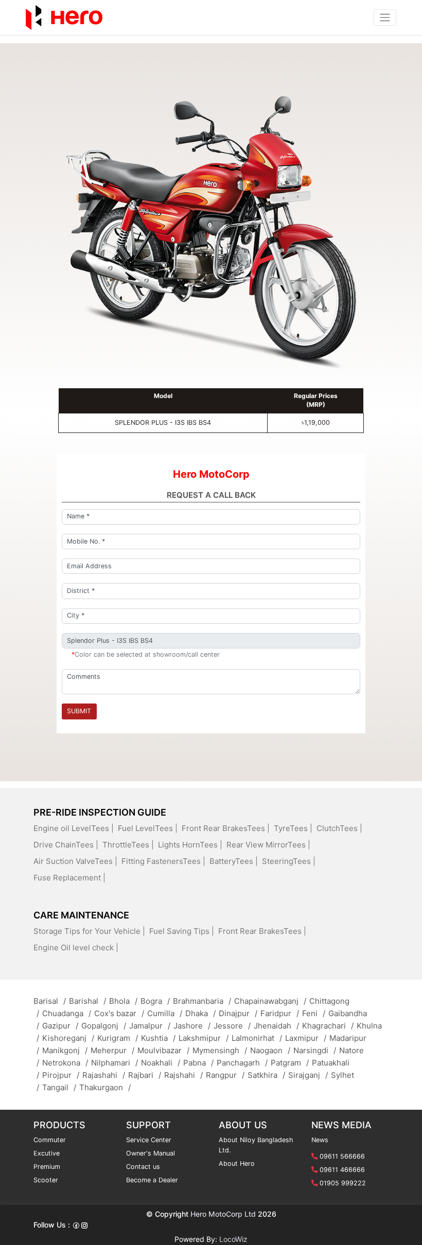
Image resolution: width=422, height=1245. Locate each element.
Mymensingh (219, 1050)
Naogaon (270, 1050)
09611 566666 (342, 1156)
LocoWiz (233, 1238)
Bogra (155, 1001)
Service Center (148, 1140)
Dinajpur (238, 1013)
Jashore (191, 1026)
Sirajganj (308, 1075)
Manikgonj (64, 1050)
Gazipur (60, 1026)
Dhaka (200, 1013)
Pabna (198, 1063)
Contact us (143, 1166)
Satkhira (266, 1075)
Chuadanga (66, 1013)
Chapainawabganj (270, 1001)
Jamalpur (149, 1026)
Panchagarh (242, 1063)
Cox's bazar (119, 1013)
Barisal (49, 1001)
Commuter (49, 1140)
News (319, 1140)
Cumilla (164, 1013)
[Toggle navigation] (385, 17)
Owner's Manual (150, 1153)
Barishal (87, 1001)
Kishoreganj (68, 1038)
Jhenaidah (276, 1026)
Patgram (290, 1063)
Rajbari (144, 1075)
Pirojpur (60, 1075)
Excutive (46, 1153)
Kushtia (158, 1038)
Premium (46, 1166)
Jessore (232, 1026)
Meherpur (112, 1050)
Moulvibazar (163, 1050)
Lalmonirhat (257, 1038)
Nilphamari (114, 1063)
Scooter (45, 1180)
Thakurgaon (105, 1087)
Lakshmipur (203, 1038)
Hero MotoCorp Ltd (223, 1214)
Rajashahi (103, 1075)
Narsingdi (314, 1050)
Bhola (123, 1001)
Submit (79, 711)
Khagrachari (328, 1026)
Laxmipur (305, 1038)
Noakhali (160, 1063)
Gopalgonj (103, 1026)
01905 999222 (343, 1183)
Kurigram (117, 1038)
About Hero (237, 1163)
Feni (313, 1013)
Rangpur (225, 1075)
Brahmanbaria (202, 1001)
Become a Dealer (152, 1180)
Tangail (59, 1087)
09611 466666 (342, 1170)
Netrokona (65, 1063)
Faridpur (279, 1013)
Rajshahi (183, 1075)
